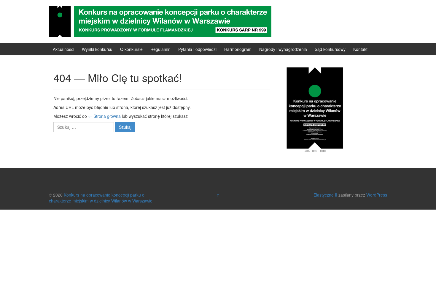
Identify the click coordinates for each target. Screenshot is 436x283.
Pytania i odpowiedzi (197, 49)
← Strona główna (104, 116)
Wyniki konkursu (97, 49)
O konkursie (131, 49)
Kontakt (360, 49)
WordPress (376, 195)
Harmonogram (238, 49)
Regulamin (160, 49)
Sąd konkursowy (330, 49)
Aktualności (63, 49)
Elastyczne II (325, 195)
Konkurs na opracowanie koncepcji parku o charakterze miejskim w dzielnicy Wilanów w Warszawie (100, 198)
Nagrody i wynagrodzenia (283, 49)
